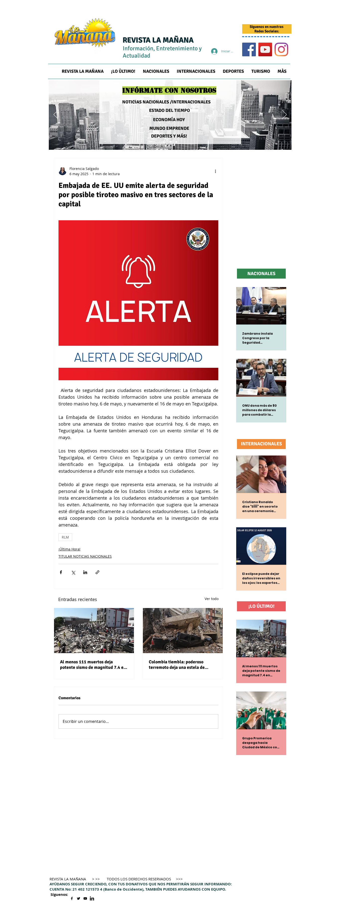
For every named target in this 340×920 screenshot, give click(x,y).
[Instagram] (281, 49)
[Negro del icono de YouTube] (85, 898)
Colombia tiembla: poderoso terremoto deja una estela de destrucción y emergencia (177, 664)
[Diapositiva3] (176, 142)
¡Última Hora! (69, 549)
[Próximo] (284, 115)
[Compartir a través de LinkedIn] (85, 572)
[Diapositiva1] (164, 142)
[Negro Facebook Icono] (72, 898)
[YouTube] (265, 49)
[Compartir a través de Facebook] (60, 572)
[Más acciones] (215, 171)
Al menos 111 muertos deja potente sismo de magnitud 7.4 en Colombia (93, 664)
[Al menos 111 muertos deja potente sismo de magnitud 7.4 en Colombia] (94, 630)
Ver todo (212, 598)
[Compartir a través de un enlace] (97, 572)
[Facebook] (249, 49)
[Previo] (56, 115)
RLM (65, 537)
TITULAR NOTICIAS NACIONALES (85, 556)
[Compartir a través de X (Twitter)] (73, 572)
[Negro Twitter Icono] (78, 898)
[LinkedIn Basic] (92, 898)
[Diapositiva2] (170, 142)
